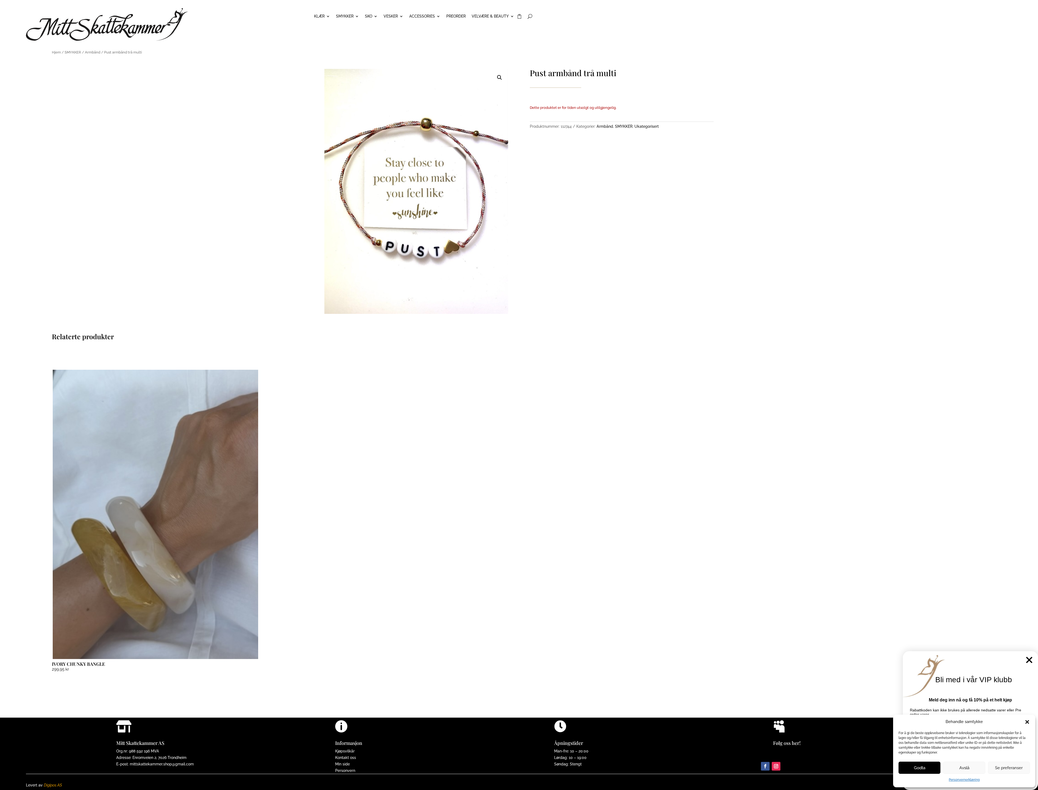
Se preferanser (1009, 767)
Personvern (345, 770)
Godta (919, 767)
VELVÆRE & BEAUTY (490, 16)
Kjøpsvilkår (345, 751)
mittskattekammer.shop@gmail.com (162, 764)
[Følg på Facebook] (765, 766)
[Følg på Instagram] (776, 766)
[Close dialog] (1029, 660)
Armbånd (92, 52)
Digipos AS (53, 785)
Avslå (964, 767)
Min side (342, 764)
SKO (368, 16)
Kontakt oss (345, 757)
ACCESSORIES (422, 16)
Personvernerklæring (964, 780)
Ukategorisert (646, 126)
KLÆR (319, 16)
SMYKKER (345, 16)
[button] (1027, 722)
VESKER (391, 16)
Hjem (56, 52)
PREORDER (456, 16)
